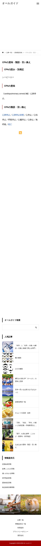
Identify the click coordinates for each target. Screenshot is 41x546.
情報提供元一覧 (20, 524)
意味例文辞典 (6, 483)
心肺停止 (6, 115)
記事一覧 (20, 520)
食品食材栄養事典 (8, 487)
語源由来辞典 (6, 464)
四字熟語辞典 (6, 478)
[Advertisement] (20, 28)
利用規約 (20, 528)
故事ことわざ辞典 (8, 469)
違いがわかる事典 (8, 473)
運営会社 (20, 535)
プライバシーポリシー (20, 531)
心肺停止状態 (18, 115)
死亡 (10, 124)
